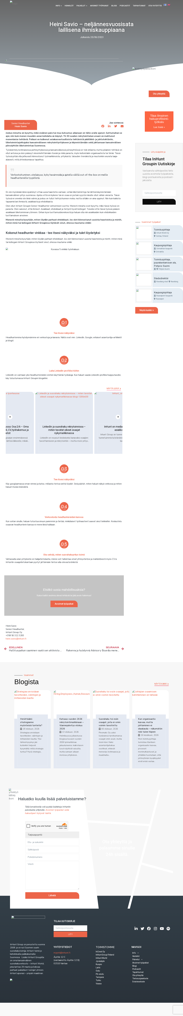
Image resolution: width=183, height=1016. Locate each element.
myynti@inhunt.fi (62, 952)
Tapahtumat (139, 6)
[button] (103, 126)
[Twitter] (142, 928)
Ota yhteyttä (155, 6)
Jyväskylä (100, 961)
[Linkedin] (136, 928)
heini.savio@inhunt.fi (16, 638)
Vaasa (99, 983)
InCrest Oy (100, 951)
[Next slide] (118, 417)
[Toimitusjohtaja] (144, 232)
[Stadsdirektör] (144, 279)
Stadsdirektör (161, 278)
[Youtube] (162, 928)
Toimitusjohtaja (162, 229)
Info (58, 6)
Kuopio (99, 964)
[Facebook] (149, 928)
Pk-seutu (100, 974)
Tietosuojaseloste (140, 978)
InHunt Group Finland (105, 955)
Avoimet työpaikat (99, 6)
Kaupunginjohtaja (163, 245)
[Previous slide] (10, 417)
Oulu (98, 971)
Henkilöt (69, 6)
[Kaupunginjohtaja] (144, 248)
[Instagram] (155, 928)
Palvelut (81, 6)
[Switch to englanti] (169, 5)
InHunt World (101, 958)
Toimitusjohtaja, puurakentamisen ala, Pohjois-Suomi (165, 262)
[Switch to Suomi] (165, 5)
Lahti (98, 967)
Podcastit (125, 6)
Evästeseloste (138, 981)
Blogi (114, 6)
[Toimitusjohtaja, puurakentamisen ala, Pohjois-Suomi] (144, 264)
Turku (98, 980)
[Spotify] (168, 928)
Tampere (100, 977)
